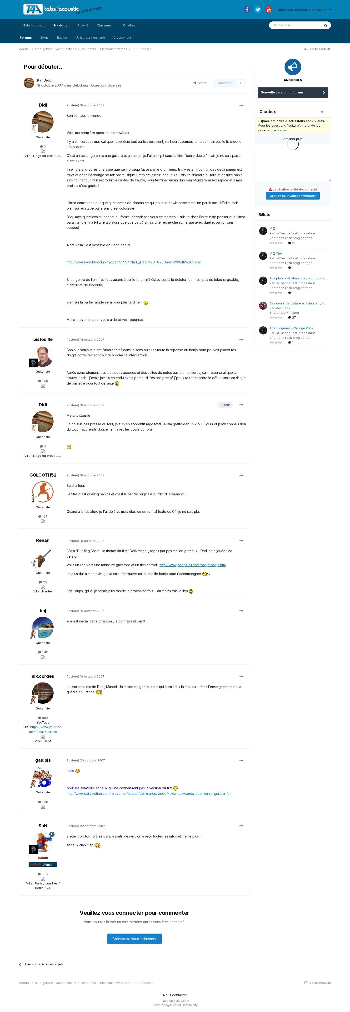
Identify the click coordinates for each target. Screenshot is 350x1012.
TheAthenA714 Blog (284, 312)
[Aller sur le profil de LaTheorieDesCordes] (263, 231)
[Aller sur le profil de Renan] (43, 557)
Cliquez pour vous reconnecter (293, 196)
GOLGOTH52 (43, 475)
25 (44, 582)
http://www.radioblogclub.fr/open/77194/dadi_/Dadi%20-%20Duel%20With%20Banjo (134, 262)
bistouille (43, 339)
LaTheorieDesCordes (291, 233)
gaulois (43, 760)
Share (201, 83)
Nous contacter (175, 995)
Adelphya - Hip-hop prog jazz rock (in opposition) (298, 278)
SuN (43, 825)
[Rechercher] (325, 25)
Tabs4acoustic (34, 25)
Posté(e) (85, 105)
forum (281, 130)
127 (44, 516)
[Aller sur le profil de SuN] (43, 842)
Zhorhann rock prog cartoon (291, 238)
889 (44, 717)
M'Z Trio (276, 253)
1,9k (44, 381)
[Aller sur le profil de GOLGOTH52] (43, 492)
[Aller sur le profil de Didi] (29, 83)
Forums (26, 37)
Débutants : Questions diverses (97, 85)
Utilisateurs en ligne (90, 37)
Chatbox (129, 25)
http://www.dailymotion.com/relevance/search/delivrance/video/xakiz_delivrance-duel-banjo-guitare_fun (149, 793)
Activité (82, 25)
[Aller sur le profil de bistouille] (43, 356)
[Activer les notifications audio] (323, 112)
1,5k (44, 802)
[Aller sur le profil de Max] (263, 306)
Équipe (62, 37)
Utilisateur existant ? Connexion (302, 10)
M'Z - (274, 228)
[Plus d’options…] (241, 105)
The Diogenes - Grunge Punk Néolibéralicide (291, 328)
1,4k (44, 652)
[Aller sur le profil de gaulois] (43, 777)
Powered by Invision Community (175, 1005)
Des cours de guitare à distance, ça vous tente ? (296, 303)
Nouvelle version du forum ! (283, 92)
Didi (47, 80)
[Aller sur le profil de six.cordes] (43, 693)
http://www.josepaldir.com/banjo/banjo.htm (193, 565)
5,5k (44, 874)
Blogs (44, 37)
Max (278, 308)
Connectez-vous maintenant (134, 939)
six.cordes (43, 676)
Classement (122, 37)
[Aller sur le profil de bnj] (43, 627)
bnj (43, 610)
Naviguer (61, 25)
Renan (43, 540)
